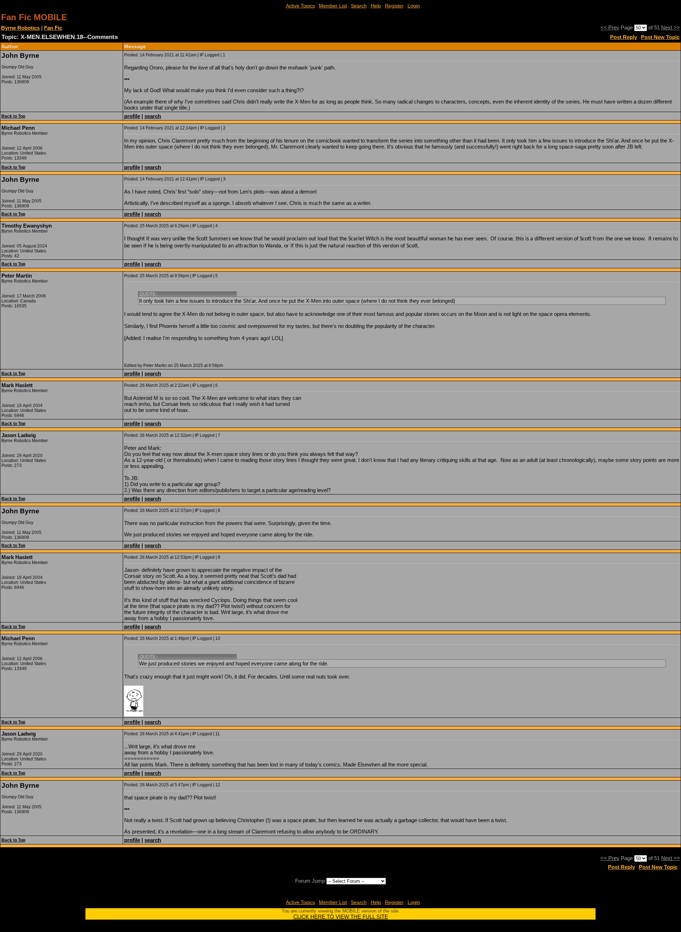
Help (376, 6)
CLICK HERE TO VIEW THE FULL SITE (340, 917)
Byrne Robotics (20, 28)
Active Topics (300, 6)
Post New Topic (660, 37)
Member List (333, 6)
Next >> (670, 27)
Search (359, 6)
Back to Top (13, 116)
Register (394, 6)
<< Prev (609, 27)
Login (414, 6)
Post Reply (623, 37)
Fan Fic (53, 28)
